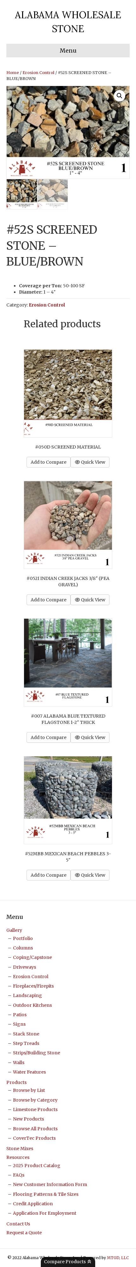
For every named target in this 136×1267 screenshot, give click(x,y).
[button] (119, 95)
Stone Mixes (19, 1148)
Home (12, 72)
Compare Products (65, 1261)
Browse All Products (35, 1129)
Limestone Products (35, 1109)
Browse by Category (35, 1100)
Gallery (14, 930)
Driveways (24, 967)
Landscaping (27, 995)
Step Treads (26, 1043)
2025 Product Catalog (36, 1165)
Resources (17, 1157)
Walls (18, 1062)
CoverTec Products (34, 1138)
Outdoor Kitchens (32, 1005)
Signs (19, 1024)
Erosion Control (38, 72)
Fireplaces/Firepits (33, 986)
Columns (23, 948)
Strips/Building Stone (36, 1053)
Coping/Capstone (32, 957)
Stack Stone (26, 1034)
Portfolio (23, 938)
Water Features (29, 1072)
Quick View (92, 462)
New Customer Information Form (50, 1184)
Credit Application (33, 1204)
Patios (20, 1015)
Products (16, 1082)
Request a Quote (24, 1232)
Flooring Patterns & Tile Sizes (45, 1194)
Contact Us (18, 1224)
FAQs (18, 1175)
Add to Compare (48, 462)
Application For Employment (44, 1213)
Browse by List (29, 1090)
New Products (28, 1119)
